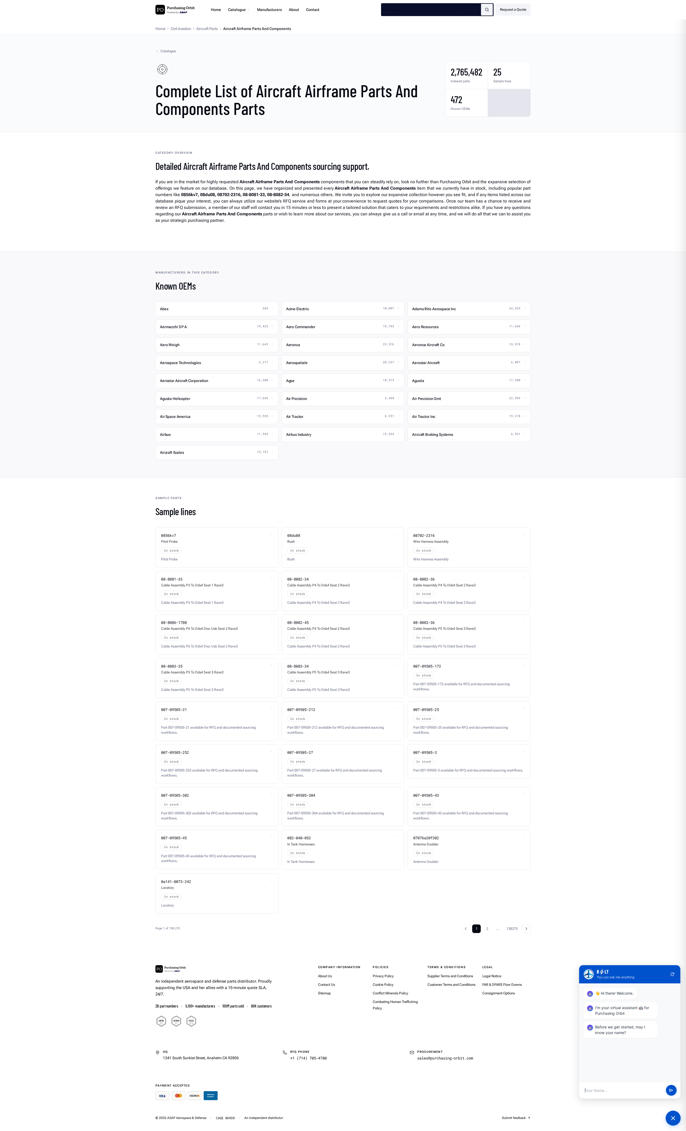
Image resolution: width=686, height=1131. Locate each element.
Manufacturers (269, 10)
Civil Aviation (181, 29)
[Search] (487, 10)
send (671, 1090)
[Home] (170, 969)
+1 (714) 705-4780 (308, 1058)
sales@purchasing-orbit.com (445, 1058)
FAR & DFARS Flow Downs (502, 985)
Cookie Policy (383, 985)
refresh (672, 974)
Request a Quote (513, 10)
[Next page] (526, 928)
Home (216, 10)
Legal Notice (491, 976)
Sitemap (324, 993)
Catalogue (237, 10)
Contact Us (326, 985)
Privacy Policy (383, 976)
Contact (312, 10)
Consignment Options (498, 993)
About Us (325, 976)
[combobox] (447, 9)
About (294, 10)
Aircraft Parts (207, 29)
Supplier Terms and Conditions (450, 976)
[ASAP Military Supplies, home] (175, 9)
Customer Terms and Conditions (451, 985)
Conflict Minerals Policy (390, 993)
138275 (512, 929)
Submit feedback (514, 1118)
